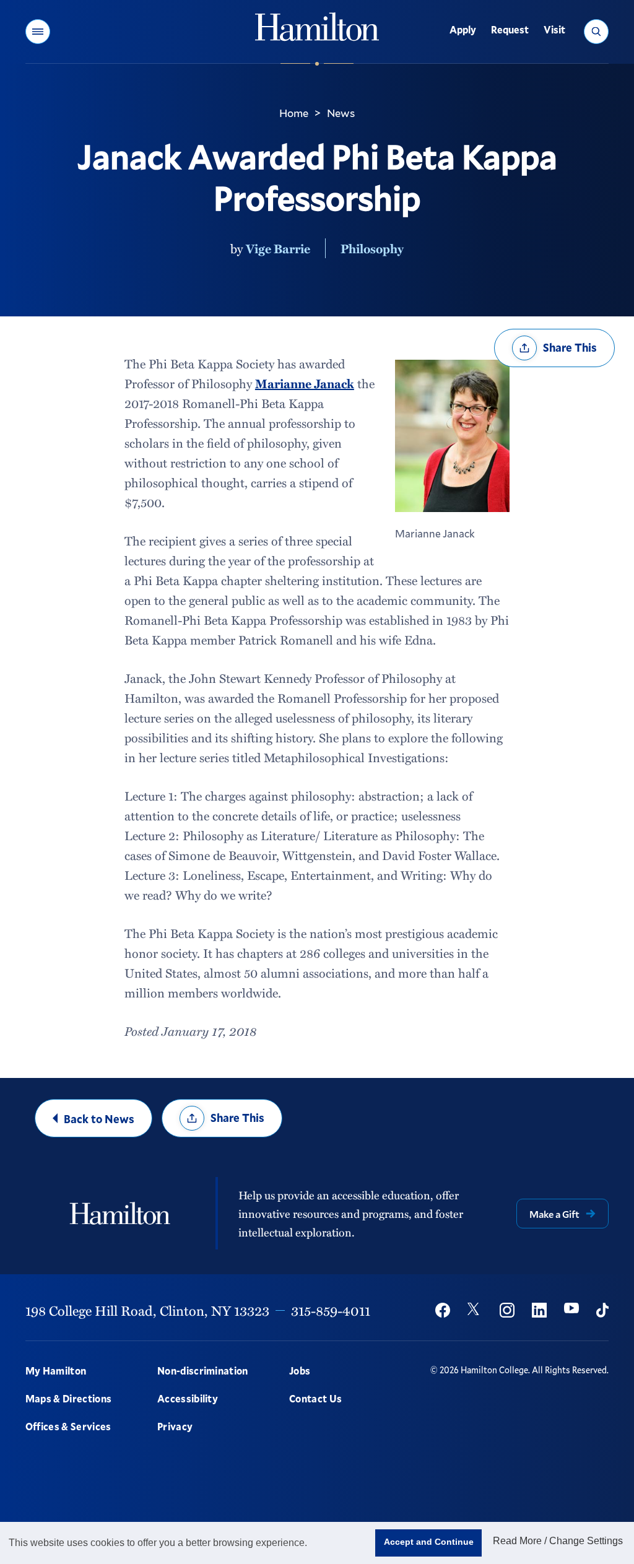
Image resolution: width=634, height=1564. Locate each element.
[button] (37, 31)
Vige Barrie (278, 248)
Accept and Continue (429, 1542)
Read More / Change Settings (558, 1541)
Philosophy (372, 248)
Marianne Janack (304, 383)
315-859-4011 (330, 1310)
